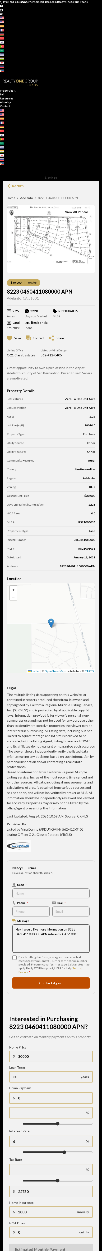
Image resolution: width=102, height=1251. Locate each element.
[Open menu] (1, 171)
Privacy (23, 972)
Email (61, 902)
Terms (77, 968)
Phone (22, 902)
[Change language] (3, 18)
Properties (6, 90)
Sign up (4, 74)
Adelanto (26, 198)
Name (22, 884)
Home (11, 198)
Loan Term (17, 1067)
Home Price (18, 1047)
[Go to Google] (1, 13)
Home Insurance (21, 1203)
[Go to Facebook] (1, 5)
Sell (2, 94)
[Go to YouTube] (1, 9)
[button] (51, 623)
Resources (6, 98)
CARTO (89, 671)
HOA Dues (17, 1223)
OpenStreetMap (55, 671)
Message (23, 920)
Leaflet (35, 671)
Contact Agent (51, 983)
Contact (5, 106)
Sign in (13, 74)
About (4, 102)
